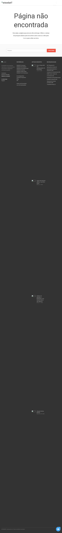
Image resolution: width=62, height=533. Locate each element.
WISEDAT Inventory (21, 70)
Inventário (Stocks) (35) (52, 79)
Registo (3, 80)
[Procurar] (58, 2)
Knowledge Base (20, 76)
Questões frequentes (21, 77)
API (17, 80)
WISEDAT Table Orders (21, 71)
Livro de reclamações (21, 85)
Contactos (4, 73)
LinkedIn (52, 529)
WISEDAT (22, 73)
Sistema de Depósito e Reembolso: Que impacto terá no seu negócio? (40, 298)
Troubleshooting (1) (51, 84)
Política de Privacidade (21, 83)
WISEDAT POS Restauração (23, 68)
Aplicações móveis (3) (52, 67)
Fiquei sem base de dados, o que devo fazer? (41, 182)
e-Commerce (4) (50, 75)
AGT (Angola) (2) (50, 65)
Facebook (49, 529)
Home (25, 38)
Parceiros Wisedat (5, 74)
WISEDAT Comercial (21, 65)
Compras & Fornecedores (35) (53, 72)
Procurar (51, 50)
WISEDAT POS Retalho (21, 66)
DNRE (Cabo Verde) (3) (52, 74)
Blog (18, 79)
